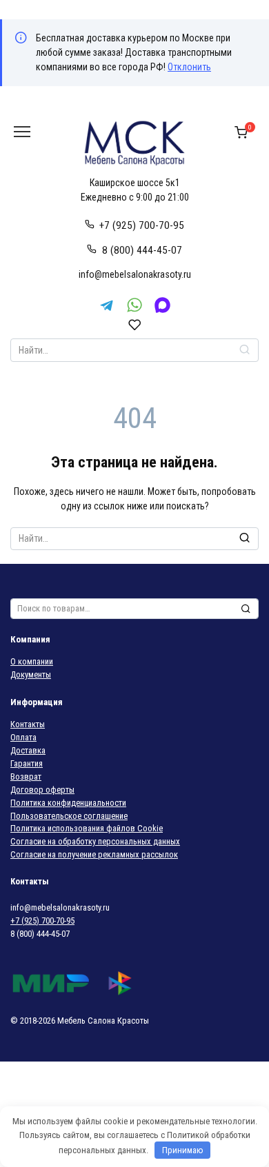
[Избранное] (134, 325)
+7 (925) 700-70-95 (141, 225)
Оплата (23, 737)
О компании (31, 661)
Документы (30, 674)
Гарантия (26, 763)
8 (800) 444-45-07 (142, 250)
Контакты (27, 724)
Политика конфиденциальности (68, 803)
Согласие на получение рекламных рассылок (94, 854)
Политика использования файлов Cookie (86, 828)
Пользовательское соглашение (69, 816)
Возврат (25, 776)
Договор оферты (42, 789)
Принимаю (182, 1150)
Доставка (28, 750)
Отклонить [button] (189, 66)
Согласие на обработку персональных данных (95, 841)
